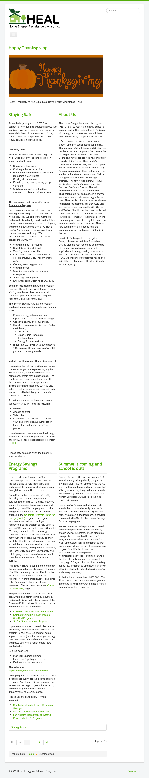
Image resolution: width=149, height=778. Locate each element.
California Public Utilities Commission (33, 611)
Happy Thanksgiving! (29, 47)
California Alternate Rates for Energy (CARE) (32, 516)
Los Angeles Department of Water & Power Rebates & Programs (32, 716)
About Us (67, 114)
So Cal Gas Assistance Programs (31, 621)
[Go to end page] (47, 742)
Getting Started (19, 727)
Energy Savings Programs (23, 466)
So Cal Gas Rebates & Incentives (31, 711)
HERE (15, 443)
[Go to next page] (40, 742)
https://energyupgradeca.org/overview (28, 670)
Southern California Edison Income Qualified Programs (31, 616)
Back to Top (134, 771)
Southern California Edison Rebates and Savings (34, 706)
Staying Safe (20, 114)
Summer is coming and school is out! (80, 466)
